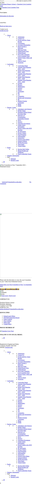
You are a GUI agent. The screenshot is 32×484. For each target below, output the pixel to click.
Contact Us (21, 38)
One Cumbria (7, 321)
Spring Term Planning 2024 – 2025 (24, 71)
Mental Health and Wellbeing (23, 151)
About (9, 35)
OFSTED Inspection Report (11, 317)
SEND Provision (22, 143)
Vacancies (20, 62)
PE (18, 99)
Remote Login (15, 160)
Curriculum (10, 64)
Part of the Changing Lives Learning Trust (24, 55)
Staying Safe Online (23, 149)
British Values (22, 110)
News (19, 120)
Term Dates (21, 144)
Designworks (9, 347)
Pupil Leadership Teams (24, 154)
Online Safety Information (22, 126)
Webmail (13, 159)
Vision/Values (22, 146)
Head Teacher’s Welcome (22, 47)
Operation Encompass (24, 123)
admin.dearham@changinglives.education (11, 309)
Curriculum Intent (23, 66)
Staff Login (7, 322)
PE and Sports (22, 131)
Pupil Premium (22, 135)
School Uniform (22, 141)
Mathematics (21, 86)
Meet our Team (22, 50)
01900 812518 (4, 30)
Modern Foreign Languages (22, 101)
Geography (21, 91)
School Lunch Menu (23, 139)
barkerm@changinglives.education (12, 182)
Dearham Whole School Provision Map (24, 113)
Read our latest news (6, 26)
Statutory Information (13, 155)
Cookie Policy (8, 324)
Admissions (21, 37)
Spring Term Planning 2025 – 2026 (24, 77)
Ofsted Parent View (23, 51)
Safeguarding (21, 136)
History (20, 90)
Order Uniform (8, 319)
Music (19, 104)
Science (20, 88)
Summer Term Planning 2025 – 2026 (24, 81)
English (20, 83)
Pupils (9, 147)
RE (19, 93)
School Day (21, 138)
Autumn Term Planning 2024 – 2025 (24, 68)
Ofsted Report (22, 53)
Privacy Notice (22, 133)
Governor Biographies (24, 45)
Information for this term (7, 16)
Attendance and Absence (25, 109)
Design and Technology (24, 98)
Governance (21, 43)
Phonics (20, 85)
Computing (21, 96)
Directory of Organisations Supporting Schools (23, 117)
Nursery (20, 122)
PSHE (19, 106)
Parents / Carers (11, 107)
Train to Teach (22, 61)
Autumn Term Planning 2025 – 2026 (24, 74)
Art (19, 94)
